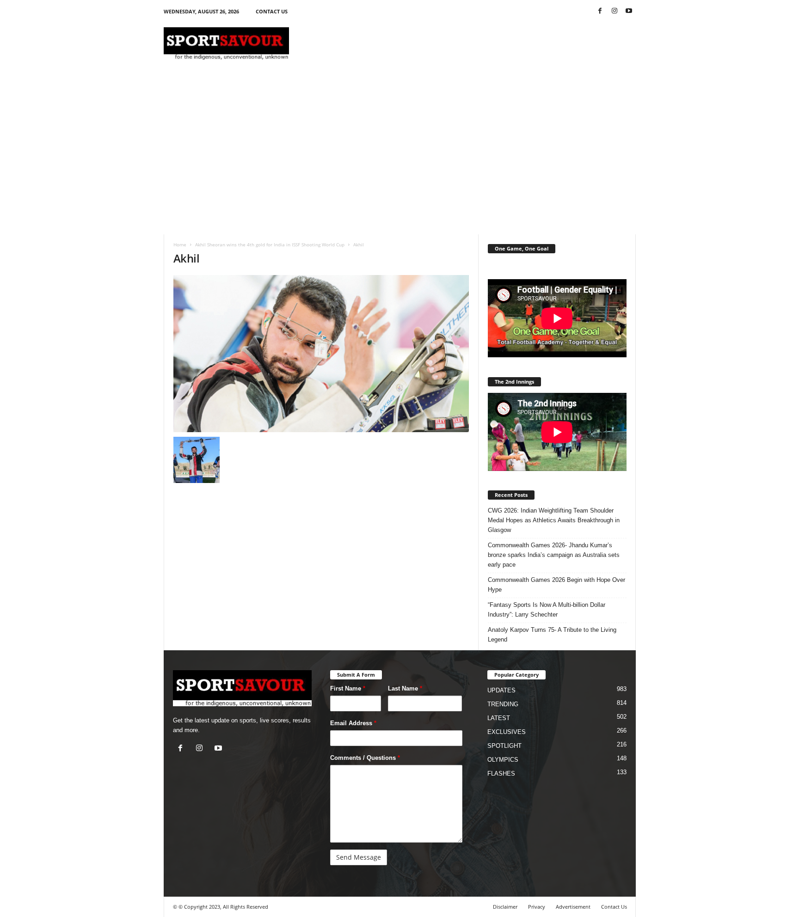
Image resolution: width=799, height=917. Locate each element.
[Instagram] (614, 11)
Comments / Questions (365, 757)
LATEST (498, 718)
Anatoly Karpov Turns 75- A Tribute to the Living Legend (552, 634)
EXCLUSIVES (506, 731)
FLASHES (501, 773)
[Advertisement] (467, 43)
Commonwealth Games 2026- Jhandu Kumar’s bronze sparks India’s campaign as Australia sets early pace (554, 555)
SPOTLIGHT (504, 745)
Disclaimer (505, 906)
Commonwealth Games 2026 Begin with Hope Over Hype (556, 584)
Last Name (405, 688)
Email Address (353, 723)
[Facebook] (600, 11)
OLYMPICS (502, 759)
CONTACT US (272, 11)
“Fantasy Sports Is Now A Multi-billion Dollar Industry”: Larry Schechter (546, 609)
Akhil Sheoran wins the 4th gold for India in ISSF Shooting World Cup (269, 244)
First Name (347, 688)
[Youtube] (628, 11)
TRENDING (502, 704)
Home (179, 244)
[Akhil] (321, 353)
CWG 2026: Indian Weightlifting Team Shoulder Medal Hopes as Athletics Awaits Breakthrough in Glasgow (554, 520)
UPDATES (501, 690)
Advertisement (573, 906)
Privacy (536, 906)
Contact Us (614, 906)
